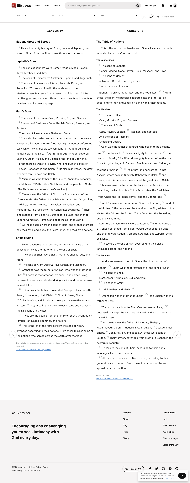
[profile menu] (173, 5)
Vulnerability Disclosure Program (26, 470)
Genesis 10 (22, 15)
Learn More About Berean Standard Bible (114, 378)
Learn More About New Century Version (33, 349)
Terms (46, 467)
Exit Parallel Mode (167, 17)
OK (182, 476)
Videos (57, 5)
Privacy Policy (35, 467)
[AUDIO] (143, 17)
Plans (47, 5)
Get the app (150, 5)
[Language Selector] (163, 5)
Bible (37, 5)
